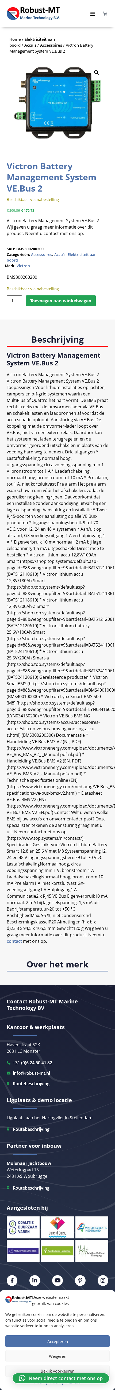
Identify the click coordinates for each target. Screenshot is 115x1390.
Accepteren (57, 1341)
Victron (23, 265)
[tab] (57, 340)
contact (14, 941)
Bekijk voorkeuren (57, 1371)
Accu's (60, 254)
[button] (96, 72)
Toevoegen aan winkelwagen (60, 301)
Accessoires (41, 254)
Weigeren (57, 1356)
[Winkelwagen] (104, 13)
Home (15, 39)
